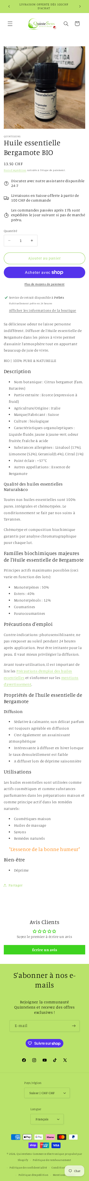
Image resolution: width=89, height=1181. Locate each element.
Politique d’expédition (33, 1175)
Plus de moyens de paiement (44, 284)
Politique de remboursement (52, 1160)
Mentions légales (64, 1175)
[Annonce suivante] (80, 6)
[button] (10, 23)
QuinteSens (24, 1153)
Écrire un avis (44, 949)
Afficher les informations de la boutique (42, 310)
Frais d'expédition (15, 170)
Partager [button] (16, 885)
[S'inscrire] (73, 1026)
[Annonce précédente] (9, 6)
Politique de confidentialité (28, 1167)
